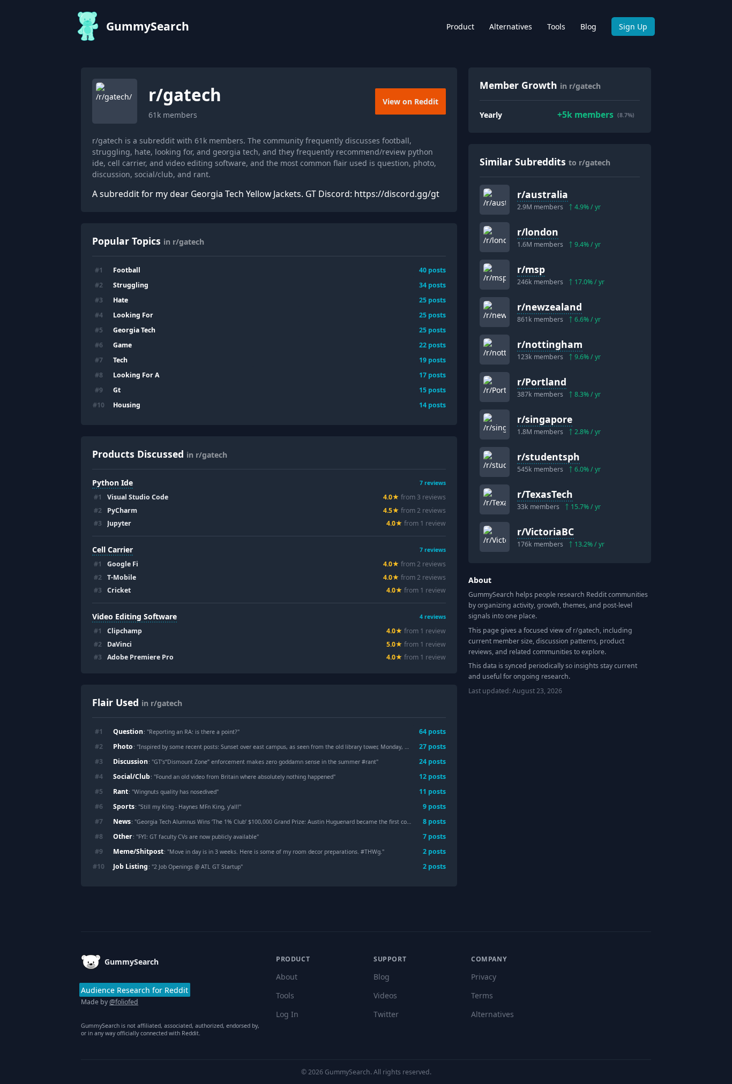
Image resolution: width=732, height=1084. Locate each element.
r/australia (542, 194)
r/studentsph (548, 456)
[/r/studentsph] (495, 462)
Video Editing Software (134, 616)
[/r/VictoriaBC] (495, 537)
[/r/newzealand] (495, 312)
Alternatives (510, 26)
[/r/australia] (495, 200)
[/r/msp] (495, 275)
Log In (287, 1014)
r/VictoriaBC (545, 531)
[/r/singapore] (495, 424)
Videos (385, 995)
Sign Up (633, 26)
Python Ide (112, 482)
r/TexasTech (545, 494)
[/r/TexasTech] (495, 499)
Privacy (483, 977)
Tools (556, 26)
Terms (482, 995)
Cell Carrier (112, 549)
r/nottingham (549, 344)
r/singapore (544, 419)
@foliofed (123, 1001)
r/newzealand (549, 306)
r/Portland (541, 381)
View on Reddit (410, 101)
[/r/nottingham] (495, 350)
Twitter (386, 1014)
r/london (537, 231)
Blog (588, 26)
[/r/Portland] (495, 387)
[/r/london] (495, 237)
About (286, 977)
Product (460, 26)
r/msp (531, 269)
